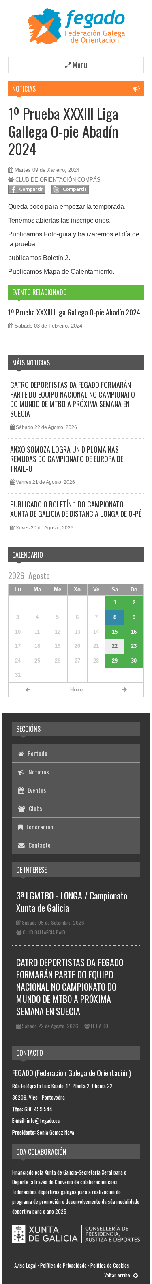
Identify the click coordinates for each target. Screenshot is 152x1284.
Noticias (24, 89)
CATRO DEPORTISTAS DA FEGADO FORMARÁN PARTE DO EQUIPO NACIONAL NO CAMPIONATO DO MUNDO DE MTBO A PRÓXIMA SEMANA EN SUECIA (72, 398)
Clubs (34, 808)
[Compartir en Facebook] (26, 189)
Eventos (36, 790)
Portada (36, 753)
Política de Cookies (109, 1265)
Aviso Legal (25, 1265)
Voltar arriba (117, 1275)
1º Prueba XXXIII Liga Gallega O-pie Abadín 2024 (63, 130)
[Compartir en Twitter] (70, 189)
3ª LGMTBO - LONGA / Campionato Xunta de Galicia (71, 901)
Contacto (39, 845)
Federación (39, 826)
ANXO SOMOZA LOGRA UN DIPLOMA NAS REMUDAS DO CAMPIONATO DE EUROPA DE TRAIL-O (66, 459)
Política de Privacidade (63, 1265)
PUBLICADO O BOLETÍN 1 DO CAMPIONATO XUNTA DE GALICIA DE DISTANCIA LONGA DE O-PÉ (75, 509)
